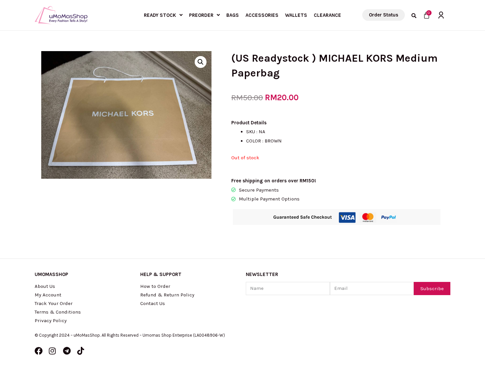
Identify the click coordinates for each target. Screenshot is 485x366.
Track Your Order (54, 303)
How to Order (155, 286)
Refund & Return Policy (167, 295)
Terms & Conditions (58, 312)
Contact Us (152, 303)
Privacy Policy (51, 320)
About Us (45, 286)
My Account (48, 295)
